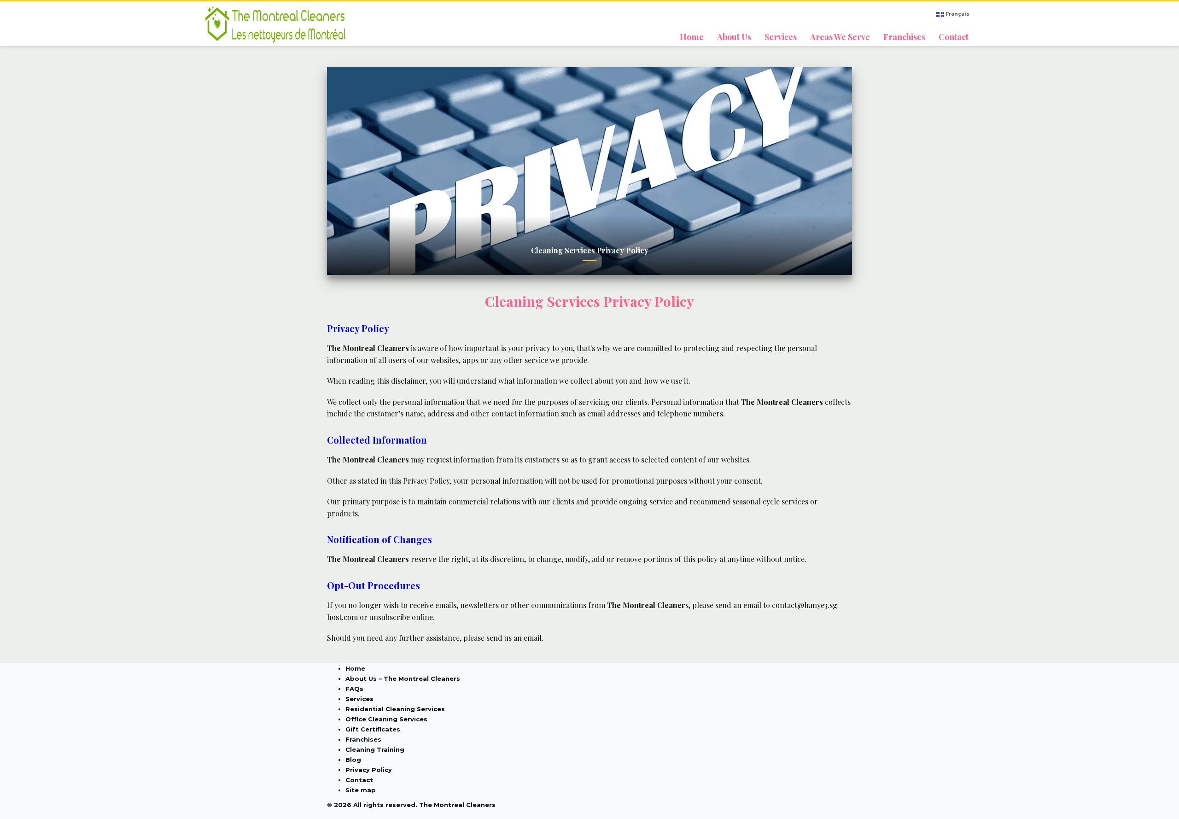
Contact (359, 780)
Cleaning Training (374, 749)
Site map (360, 790)
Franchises (363, 739)
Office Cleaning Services (386, 719)
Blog (353, 759)
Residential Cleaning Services (395, 709)
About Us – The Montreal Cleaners (402, 678)
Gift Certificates (372, 729)
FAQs (354, 688)
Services (359, 698)
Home (355, 668)
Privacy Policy (368, 769)
